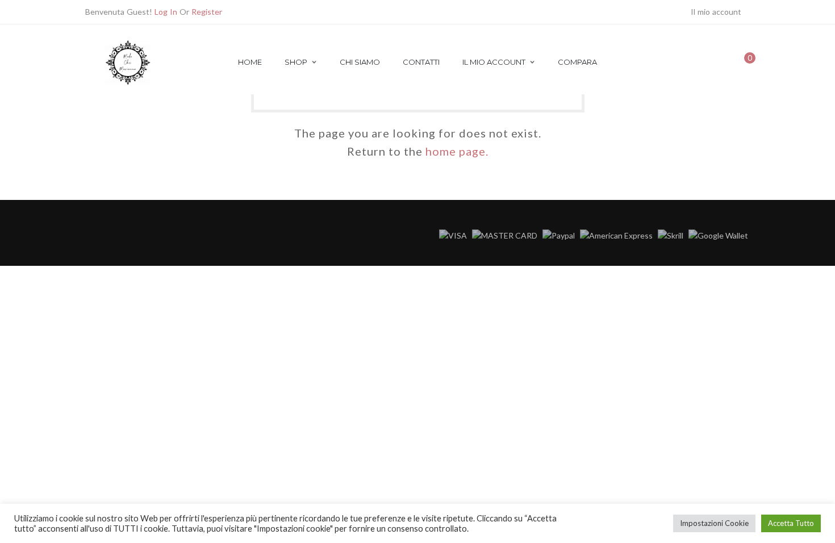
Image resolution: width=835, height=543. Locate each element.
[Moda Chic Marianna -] (128, 84)
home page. (457, 151)
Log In (166, 11)
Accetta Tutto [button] (791, 523)
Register (206, 11)
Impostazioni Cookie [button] (714, 523)
